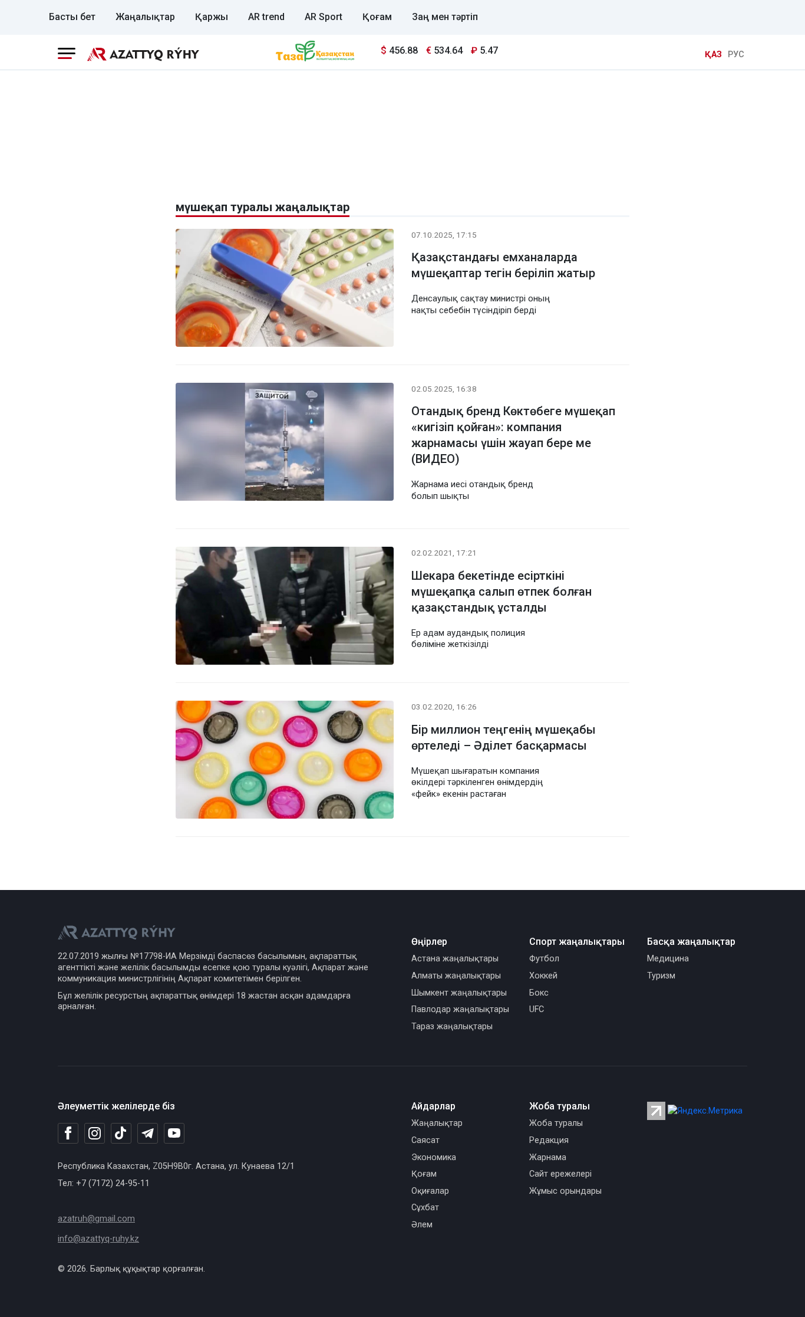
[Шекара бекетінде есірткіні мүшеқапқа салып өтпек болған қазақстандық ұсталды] (285, 608)
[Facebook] (68, 1132)
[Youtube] (174, 1133)
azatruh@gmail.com (96, 1219)
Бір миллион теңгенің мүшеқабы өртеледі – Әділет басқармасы (503, 737)
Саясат (425, 1140)
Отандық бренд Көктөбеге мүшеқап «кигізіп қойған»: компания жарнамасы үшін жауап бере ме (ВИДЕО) (513, 435)
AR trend (266, 16)
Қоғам (377, 16)
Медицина (668, 959)
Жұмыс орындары (565, 1191)
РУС (736, 55)
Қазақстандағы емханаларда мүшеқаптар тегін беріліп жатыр (503, 265)
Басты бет (72, 16)
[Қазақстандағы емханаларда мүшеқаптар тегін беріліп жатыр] (285, 289)
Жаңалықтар (145, 16)
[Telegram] (147, 1133)
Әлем (422, 1225)
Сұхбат (425, 1208)
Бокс (539, 993)
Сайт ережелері (560, 1174)
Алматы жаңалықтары (456, 976)
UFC (536, 1009)
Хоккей (543, 976)
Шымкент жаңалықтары (459, 993)
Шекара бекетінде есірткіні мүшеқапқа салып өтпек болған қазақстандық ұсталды (501, 592)
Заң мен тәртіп (445, 16)
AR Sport (323, 16)
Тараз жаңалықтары (452, 1027)
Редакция (549, 1140)
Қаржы (211, 16)
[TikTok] (121, 1132)
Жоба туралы (556, 1123)
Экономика (433, 1157)
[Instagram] (94, 1133)
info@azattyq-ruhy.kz (98, 1239)
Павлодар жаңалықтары (460, 1009)
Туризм (661, 976)
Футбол (544, 959)
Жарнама (547, 1157)
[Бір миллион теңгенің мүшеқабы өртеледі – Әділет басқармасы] (285, 762)
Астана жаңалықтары (455, 959)
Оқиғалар (430, 1191)
